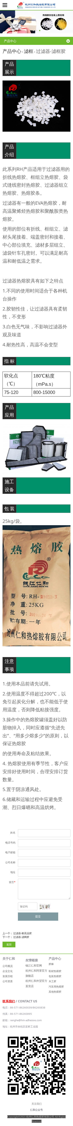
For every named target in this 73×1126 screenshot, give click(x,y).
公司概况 (8, 966)
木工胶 (52, 981)
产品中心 (12, 51)
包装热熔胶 (55, 976)
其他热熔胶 (55, 991)
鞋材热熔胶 (55, 971)
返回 (8, 944)
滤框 (28, 51)
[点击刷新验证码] (45, 906)
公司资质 (8, 981)
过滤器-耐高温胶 (22, 933)
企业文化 (8, 971)
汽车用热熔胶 (56, 986)
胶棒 (51, 964)
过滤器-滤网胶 (21, 937)
